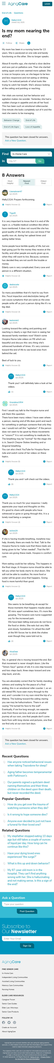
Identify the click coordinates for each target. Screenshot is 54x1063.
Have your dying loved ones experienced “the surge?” (24, 855)
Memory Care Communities (12, 985)
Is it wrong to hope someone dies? (27, 814)
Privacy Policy (45, 1057)
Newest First (26, 182)
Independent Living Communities (15, 977)
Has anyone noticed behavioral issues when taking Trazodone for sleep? (29, 763)
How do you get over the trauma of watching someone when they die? (28, 806)
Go (39, 161)
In (3, 161)
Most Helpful (10, 182)
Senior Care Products (10, 1012)
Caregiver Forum (8, 999)
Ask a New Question (15, 140)
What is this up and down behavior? (29, 863)
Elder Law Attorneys (10, 1008)
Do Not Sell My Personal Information (27, 1059)
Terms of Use (34, 1057)
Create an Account (9, 1027)
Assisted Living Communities (13, 981)
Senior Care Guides (9, 1003)
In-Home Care (7, 973)
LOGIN (47, 4)
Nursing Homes (8, 989)
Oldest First (43, 182)
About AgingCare (9, 1031)
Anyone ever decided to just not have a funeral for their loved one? (29, 822)
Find (5, 154)
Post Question (27, 911)
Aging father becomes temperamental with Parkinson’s (30, 773)
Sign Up (27, 945)
